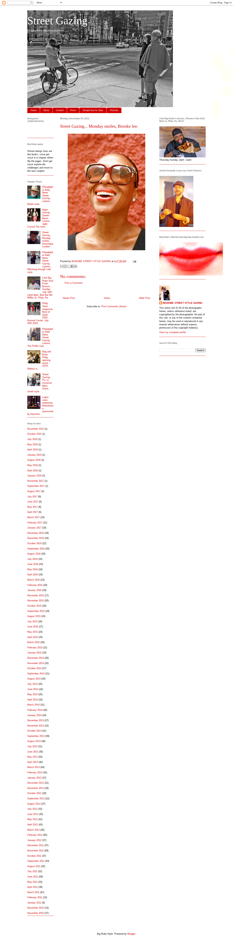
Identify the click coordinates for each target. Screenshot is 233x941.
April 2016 (32, 574)
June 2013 (32, 751)
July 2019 (32, 439)
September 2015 (36, 611)
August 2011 (33, 866)
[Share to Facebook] (72, 266)
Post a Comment (73, 283)
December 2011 (35, 845)
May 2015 (32, 631)
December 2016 (35, 533)
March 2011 (33, 892)
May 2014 (32, 694)
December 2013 (35, 720)
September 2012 (36, 798)
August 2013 (34, 741)
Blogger (131, 933)
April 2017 (32, 512)
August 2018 (34, 460)
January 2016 (34, 590)
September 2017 (36, 486)
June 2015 (32, 626)
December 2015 (35, 595)
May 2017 (32, 507)
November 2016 (35, 538)
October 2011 (34, 855)
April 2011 (32, 887)
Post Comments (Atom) (113, 306)
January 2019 (34, 454)
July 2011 (32, 871)
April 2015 (32, 637)
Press (73, 110)
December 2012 (35, 782)
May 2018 (32, 465)
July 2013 (32, 746)
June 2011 (32, 876)
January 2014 (34, 715)
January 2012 (34, 840)
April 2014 (32, 699)
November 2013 (35, 725)
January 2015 (34, 652)
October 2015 (34, 605)
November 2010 (35, 913)
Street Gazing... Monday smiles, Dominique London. (47, 239)
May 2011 (32, 882)
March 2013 (33, 767)
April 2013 (32, 762)
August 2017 (34, 491)
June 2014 (32, 689)
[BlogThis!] (65, 266)
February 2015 (34, 647)
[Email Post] (134, 261)
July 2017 (32, 496)
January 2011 (34, 902)
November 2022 (35, 428)
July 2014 (32, 684)
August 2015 (34, 616)
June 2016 (32, 564)
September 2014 (36, 673)
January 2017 (34, 527)
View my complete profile (172, 332)
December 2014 (35, 658)
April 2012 (32, 824)
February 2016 (34, 585)
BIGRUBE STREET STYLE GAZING (182, 303)
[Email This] (62, 266)
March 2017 (33, 517)
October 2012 (34, 793)
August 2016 (34, 553)
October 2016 (34, 543)
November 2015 (35, 600)
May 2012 (32, 819)
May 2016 (32, 569)
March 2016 (33, 579)
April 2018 (32, 470)
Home (34, 110)
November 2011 (35, 850)
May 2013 (32, 756)
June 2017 (32, 501)
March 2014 (33, 704)
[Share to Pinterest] (75, 266)
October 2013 (34, 730)
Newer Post (69, 298)
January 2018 (34, 475)
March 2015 (33, 642)
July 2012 (32, 809)
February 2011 (34, 897)
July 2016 (32, 559)
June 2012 (32, 814)
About (46, 110)
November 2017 (35, 481)
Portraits (114, 110)
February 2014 (34, 710)
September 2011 (35, 861)
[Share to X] (68, 266)
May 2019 (32, 444)
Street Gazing (57, 21)
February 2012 (34, 835)
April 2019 (32, 449)
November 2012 (35, 788)
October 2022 (34, 434)
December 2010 (35, 907)
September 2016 (36, 548)
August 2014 (34, 678)
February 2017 (34, 522)
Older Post (144, 298)
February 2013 (34, 772)
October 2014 (34, 668)
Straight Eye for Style (93, 110)
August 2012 (34, 803)
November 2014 (35, 663)
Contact (60, 110)
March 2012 (33, 829)
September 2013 (36, 736)
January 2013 (34, 777)
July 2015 (32, 621)
